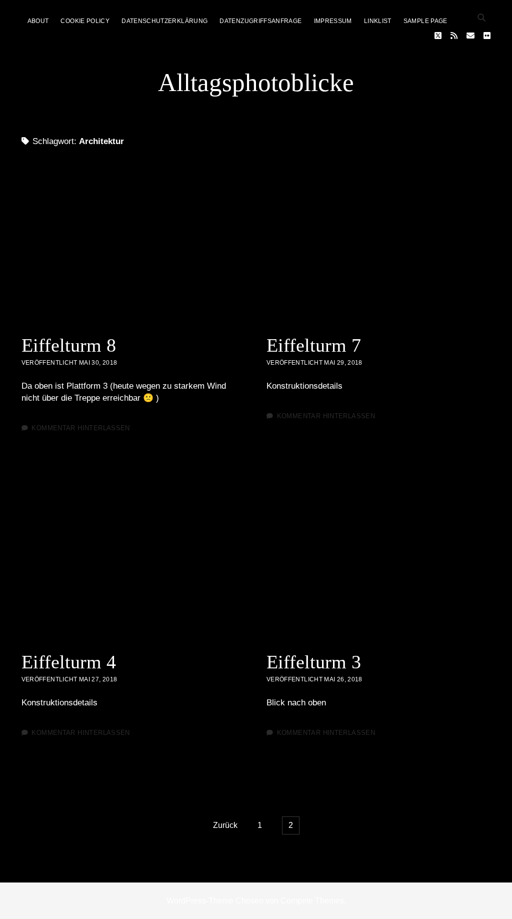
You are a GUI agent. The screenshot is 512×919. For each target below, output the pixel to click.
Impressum (333, 21)
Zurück (225, 825)
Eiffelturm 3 (378, 562)
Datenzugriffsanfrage (261, 21)
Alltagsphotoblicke (256, 83)
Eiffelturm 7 (378, 246)
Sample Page (426, 21)
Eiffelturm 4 (134, 562)
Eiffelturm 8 (134, 246)
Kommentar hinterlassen (81, 428)
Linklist (378, 21)
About (38, 21)
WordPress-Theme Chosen (215, 900)
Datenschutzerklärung (165, 21)
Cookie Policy (85, 21)
